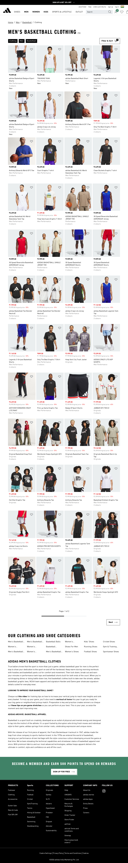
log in (117, 7)
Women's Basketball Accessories (70, 642)
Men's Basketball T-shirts (34, 642)
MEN (26, 12)
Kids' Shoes (89, 642)
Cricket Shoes (109, 642)
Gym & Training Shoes (110, 647)
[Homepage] (7, 11)
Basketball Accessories (51, 647)
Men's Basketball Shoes (15, 642)
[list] (53, 41)
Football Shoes (90, 652)
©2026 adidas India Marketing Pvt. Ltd (64, 860)
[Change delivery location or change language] (122, 7)
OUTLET (79, 12)
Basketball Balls (53, 642)
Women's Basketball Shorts (35, 652)
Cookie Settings (46, 853)
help (89, 7)
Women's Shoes (72, 652)
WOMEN (36, 12)
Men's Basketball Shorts (15, 652)
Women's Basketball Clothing (31, 647)
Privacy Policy (58, 853)
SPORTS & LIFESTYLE (62, 12)
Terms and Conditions (72, 853)
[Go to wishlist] (122, 12)
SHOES (17, 12)
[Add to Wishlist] (32, 49)
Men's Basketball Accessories (53, 652)
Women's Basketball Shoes (15, 647)
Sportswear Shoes (111, 652)
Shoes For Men (71, 647)
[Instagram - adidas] (111, 791)
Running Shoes (90, 647)
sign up (110, 7)
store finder (82, 7)
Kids (46, 12)
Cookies (85, 853)
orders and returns (99, 7)
